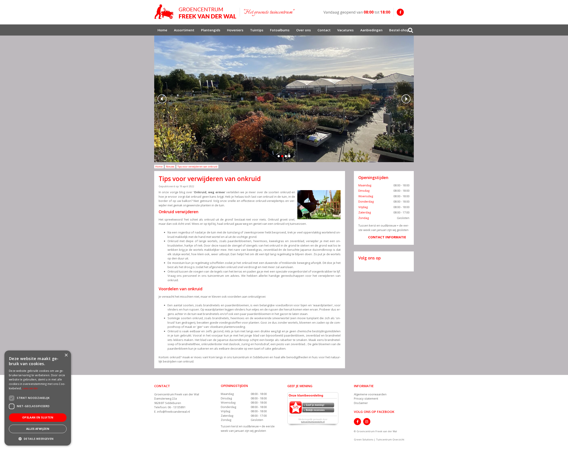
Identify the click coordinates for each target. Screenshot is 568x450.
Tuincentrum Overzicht (390, 439)
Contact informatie (387, 237)
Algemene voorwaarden (370, 394)
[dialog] (37, 398)
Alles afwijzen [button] (37, 429)
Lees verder (30, 388)
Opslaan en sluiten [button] (37, 417)
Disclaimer (361, 403)
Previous (162, 98)
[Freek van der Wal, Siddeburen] (195, 12)
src (410, 30)
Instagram (366, 421)
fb (400, 12)
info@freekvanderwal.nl (173, 412)
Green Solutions (363, 439)
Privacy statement (366, 398)
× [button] (66, 355)
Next (406, 98)
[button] (38, 438)
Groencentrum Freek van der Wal (176, 394)
